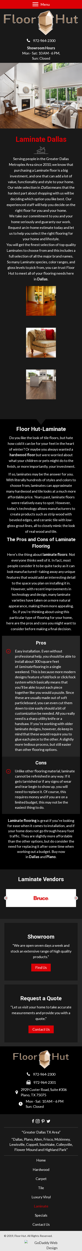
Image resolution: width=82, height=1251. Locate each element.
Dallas (34, 856)
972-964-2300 (44, 40)
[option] (41, 898)
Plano (51, 856)
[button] (6, 898)
